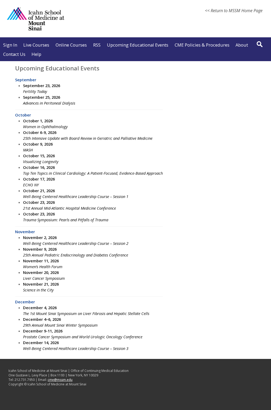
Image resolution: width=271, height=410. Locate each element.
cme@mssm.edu (60, 379)
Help (36, 54)
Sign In (10, 45)
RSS (97, 45)
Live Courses (36, 45)
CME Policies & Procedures (202, 45)
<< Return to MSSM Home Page (234, 10)
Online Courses (71, 45)
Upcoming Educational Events (137, 45)
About (242, 45)
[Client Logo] (35, 30)
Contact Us (14, 54)
